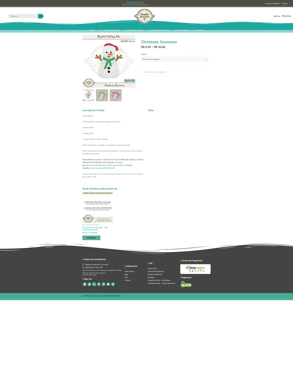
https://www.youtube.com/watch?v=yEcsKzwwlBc (105, 165)
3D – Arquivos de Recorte (110, 27)
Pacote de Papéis (181, 27)
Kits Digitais (198, 27)
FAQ (126, 277)
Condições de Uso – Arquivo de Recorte (161, 283)
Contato (285, 3)
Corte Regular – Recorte (134, 27)
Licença (143, 54)
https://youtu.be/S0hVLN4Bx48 (103, 168)
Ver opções (91, 238)
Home (92, 27)
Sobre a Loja (152, 268)
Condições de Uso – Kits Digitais (159, 280)
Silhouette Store (142, 5)
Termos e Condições (272, 3)
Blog (126, 274)
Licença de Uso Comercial (159, 27)
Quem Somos (129, 271)
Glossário (151, 277)
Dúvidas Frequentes (155, 274)
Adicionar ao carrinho (155, 72)
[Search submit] (40, 16)
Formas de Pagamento (156, 271)
